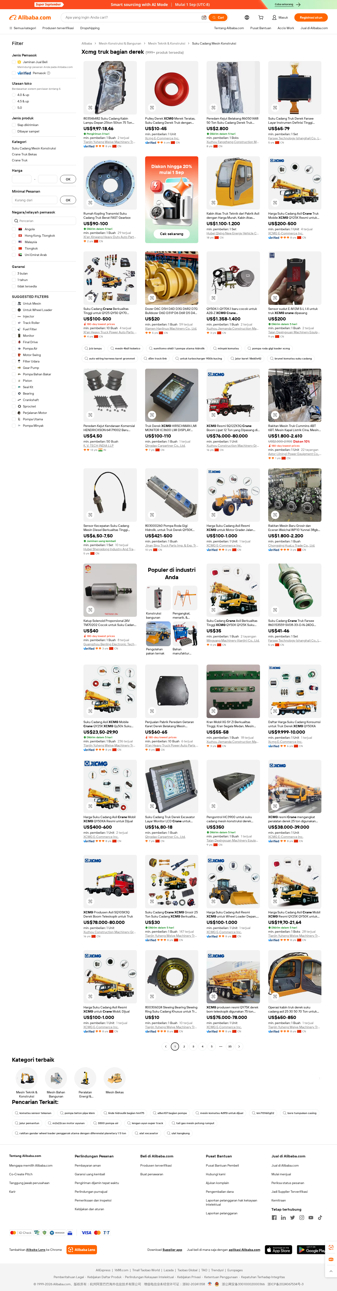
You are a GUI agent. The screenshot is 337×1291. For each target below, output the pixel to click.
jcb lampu (95, 348)
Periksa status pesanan (287, 1183)
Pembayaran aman (88, 1165)
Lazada (169, 1270)
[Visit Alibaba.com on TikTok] (320, 1217)
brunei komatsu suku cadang (293, 358)
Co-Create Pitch (21, 1174)
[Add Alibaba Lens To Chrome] (81, 1249)
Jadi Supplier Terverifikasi (289, 1191)
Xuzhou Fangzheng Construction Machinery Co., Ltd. (233, 142)
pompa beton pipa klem (80, 1113)
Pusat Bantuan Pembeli (222, 1165)
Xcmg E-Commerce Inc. (162, 138)
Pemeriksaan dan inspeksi (93, 1200)
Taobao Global (187, 1270)
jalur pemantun (29, 1123)
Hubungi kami (215, 1174)
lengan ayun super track (147, 1123)
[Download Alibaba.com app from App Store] (278, 1249)
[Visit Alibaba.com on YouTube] (311, 1217)
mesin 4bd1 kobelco (127, 348)
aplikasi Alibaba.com (244, 1250)
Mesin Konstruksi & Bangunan (120, 43)
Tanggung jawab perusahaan (29, 1183)
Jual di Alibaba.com (285, 1165)
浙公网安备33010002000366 (243, 1284)
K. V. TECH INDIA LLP (98, 445)
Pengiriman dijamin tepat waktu (97, 1183)
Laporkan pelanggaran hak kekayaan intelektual (231, 1202)
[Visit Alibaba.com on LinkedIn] (283, 1217)
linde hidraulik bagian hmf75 (126, 1113)
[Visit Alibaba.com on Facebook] (274, 1217)
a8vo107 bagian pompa (172, 1113)
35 (230, 1046)
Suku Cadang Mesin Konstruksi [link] (214, 43)
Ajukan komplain (217, 1183)
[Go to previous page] (166, 1046)
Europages (235, 1270)
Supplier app (172, 1250)
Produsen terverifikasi (156, 1165)
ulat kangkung (180, 1133)
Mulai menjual (281, 1174)
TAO (204, 1270)
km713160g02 (265, 1113)
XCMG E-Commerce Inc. (285, 233)
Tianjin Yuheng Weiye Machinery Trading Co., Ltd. (110, 142)
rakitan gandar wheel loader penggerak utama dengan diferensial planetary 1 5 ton (72, 1133)
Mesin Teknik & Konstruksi (166, 43)
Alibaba (87, 43)
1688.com (121, 1270)
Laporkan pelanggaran (222, 1213)
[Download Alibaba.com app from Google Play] (312, 1249)
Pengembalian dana (220, 1191)
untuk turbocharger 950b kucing (201, 358)
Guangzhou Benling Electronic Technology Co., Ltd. (110, 644)
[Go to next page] (239, 1046)
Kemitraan (278, 1200)
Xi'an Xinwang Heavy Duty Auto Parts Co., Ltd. (110, 237)
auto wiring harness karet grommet (112, 358)
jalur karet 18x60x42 (248, 358)
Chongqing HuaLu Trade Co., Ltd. (291, 545)
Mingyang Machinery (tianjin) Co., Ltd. (233, 640)
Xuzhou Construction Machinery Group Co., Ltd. (233, 445)
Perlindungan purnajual (91, 1191)
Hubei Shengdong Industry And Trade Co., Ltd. (110, 549)
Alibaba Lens (35, 1250)
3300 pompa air (108, 1123)
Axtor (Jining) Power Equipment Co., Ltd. (295, 454)
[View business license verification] (210, 1284)
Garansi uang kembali (90, 1174)
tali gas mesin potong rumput (195, 1123)
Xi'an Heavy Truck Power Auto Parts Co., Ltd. (110, 332)
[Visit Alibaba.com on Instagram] (301, 1217)
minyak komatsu (228, 348)
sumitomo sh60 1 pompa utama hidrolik (179, 348)
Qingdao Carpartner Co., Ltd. (165, 445)
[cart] (261, 18)
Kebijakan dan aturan (89, 1209)
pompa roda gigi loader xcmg (271, 348)
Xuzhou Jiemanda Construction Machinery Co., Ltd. (233, 328)
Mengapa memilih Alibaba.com (30, 1165)
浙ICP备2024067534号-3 (286, 1284)
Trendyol (217, 1270)
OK (68, 179)
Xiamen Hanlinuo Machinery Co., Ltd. (171, 328)
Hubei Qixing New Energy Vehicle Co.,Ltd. (233, 233)
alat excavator (148, 1133)
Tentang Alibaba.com (25, 1156)
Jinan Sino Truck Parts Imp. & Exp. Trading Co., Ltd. (172, 545)
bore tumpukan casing (301, 1113)
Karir (12, 1191)
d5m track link (157, 358)
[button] (204, 17)
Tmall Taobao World (146, 1270)
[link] (331, 1247)
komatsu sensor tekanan (35, 1113)
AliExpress (103, 1270)
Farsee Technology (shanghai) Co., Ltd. (295, 138)
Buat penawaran (151, 1174)
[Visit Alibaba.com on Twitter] (292, 1217)
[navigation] (44, 545)
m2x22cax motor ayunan (68, 1123)
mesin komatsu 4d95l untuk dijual (221, 1113)
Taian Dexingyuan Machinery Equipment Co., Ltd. (295, 332)
